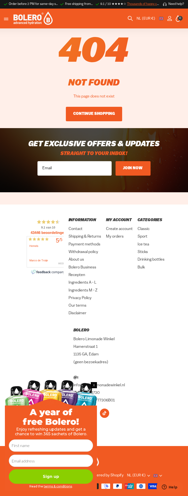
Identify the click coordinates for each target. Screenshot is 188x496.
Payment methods (84, 244)
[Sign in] (169, 18)
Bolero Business (82, 267)
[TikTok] (104, 413)
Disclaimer (77, 313)
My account (119, 220)
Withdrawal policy (83, 252)
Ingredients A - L (82, 283)
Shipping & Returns (85, 237)
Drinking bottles (151, 260)
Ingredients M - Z (83, 290)
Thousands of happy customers (148, 4)
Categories (150, 220)
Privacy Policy (80, 298)
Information (82, 220)
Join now (133, 168)
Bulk (141, 267)
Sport (142, 237)
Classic (144, 229)
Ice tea (143, 244)
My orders (115, 237)
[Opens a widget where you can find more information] (169, 487)
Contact (75, 229)
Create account (119, 229)
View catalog (7, 18)
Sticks (143, 252)
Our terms (77, 306)
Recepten (77, 275)
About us (76, 260)
